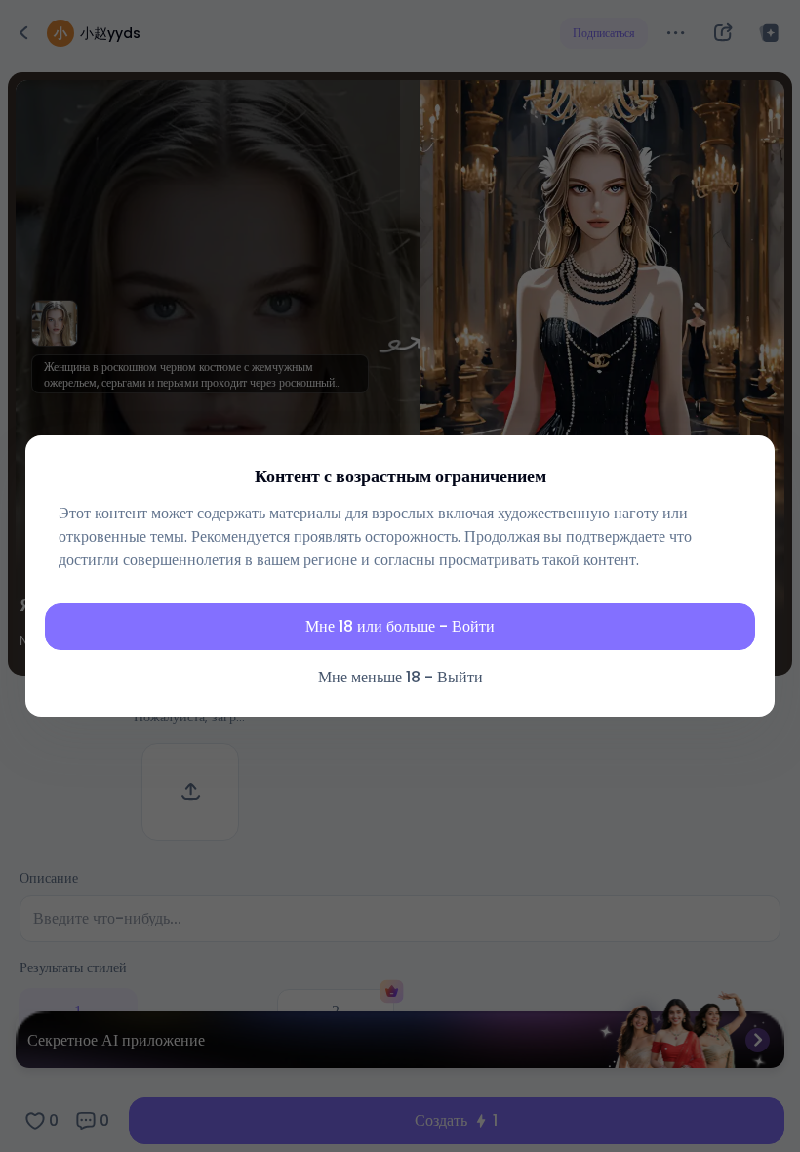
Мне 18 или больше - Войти (400, 626)
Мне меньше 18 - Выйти (400, 677)
